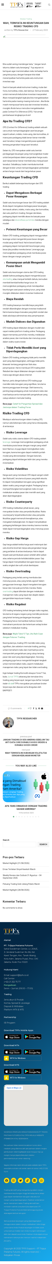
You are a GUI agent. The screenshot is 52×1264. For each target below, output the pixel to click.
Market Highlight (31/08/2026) (16, 863)
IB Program (9, 1023)
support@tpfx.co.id (19, 975)
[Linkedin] (34, 1180)
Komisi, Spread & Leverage (17, 1003)
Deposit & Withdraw (13, 1006)
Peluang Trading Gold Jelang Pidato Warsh (21, 884)
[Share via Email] (42, 708)
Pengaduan (10, 985)
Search (6, 840)
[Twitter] (20, 1180)
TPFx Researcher (20, 30)
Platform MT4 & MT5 (14, 1009)
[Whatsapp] (41, 1180)
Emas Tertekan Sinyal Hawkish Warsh (19, 869)
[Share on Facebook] (33, 708)
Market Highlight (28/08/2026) (16, 890)
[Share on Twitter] (36, 708)
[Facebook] (6, 1180)
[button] (5, 794)
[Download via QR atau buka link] (12, 1035)
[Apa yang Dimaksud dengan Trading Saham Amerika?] (26, 786)
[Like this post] (30, 708)
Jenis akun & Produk (14, 999)
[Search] (49, 5)
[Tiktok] (27, 1180)
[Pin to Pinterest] (39, 708)
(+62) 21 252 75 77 (12, 982)
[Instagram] (13, 1180)
